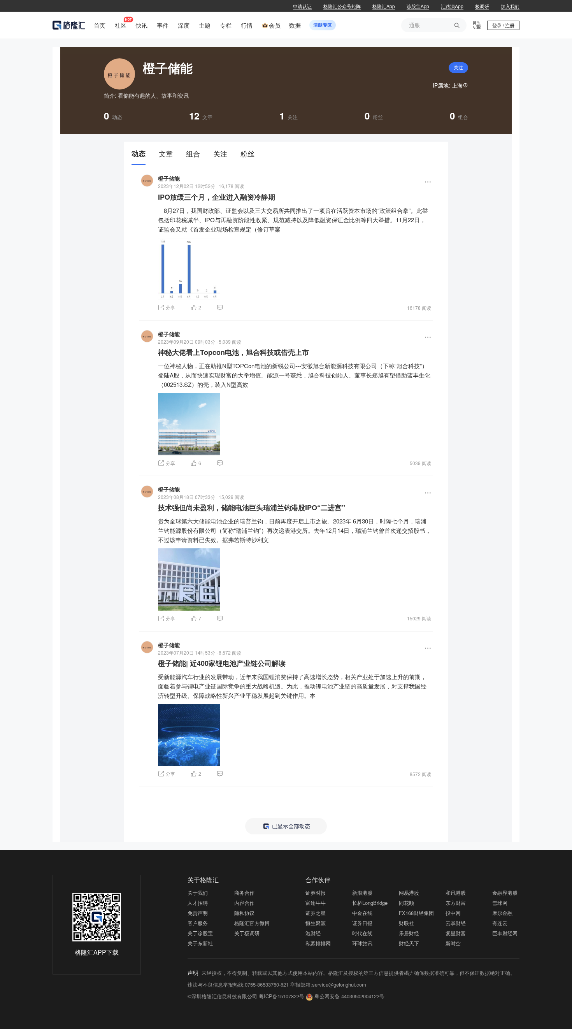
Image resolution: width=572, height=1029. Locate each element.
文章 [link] (166, 153)
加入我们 (510, 6)
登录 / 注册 (503, 25)
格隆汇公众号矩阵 (342, 6)
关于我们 (198, 892)
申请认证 (302, 6)
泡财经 (313, 933)
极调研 (482, 6)
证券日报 (362, 923)
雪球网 (499, 902)
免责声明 (198, 913)
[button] (428, 182)
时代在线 (362, 933)
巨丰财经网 (505, 933)
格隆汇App (383, 6)
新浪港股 (362, 892)
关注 (458, 67)
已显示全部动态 (290, 826)
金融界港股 (505, 892)
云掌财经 (456, 923)
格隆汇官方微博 (252, 923)
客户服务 (198, 923)
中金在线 (362, 913)
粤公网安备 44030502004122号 (349, 996)
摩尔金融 (502, 913)
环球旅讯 (362, 943)
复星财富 (456, 933)
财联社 (406, 923)
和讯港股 (456, 892)
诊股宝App (418, 6)
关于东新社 (200, 943)
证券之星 (315, 913)
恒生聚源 (315, 923)
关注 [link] (220, 153)
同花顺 (406, 902)
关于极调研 (247, 933)
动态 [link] (139, 153)
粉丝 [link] (247, 153)
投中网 (453, 913)
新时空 (453, 943)
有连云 (499, 923)
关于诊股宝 (200, 933)
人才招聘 (198, 902)
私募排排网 (318, 943)
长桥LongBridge (370, 902)
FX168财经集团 (416, 913)
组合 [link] (193, 153)
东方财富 (456, 902)
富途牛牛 (315, 902)
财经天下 (409, 943)
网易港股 (409, 892)
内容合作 (244, 902)
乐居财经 (409, 933)
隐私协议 (244, 913)
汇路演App (452, 6)
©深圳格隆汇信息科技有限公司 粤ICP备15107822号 (247, 996)
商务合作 (244, 892)
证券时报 (315, 892)
